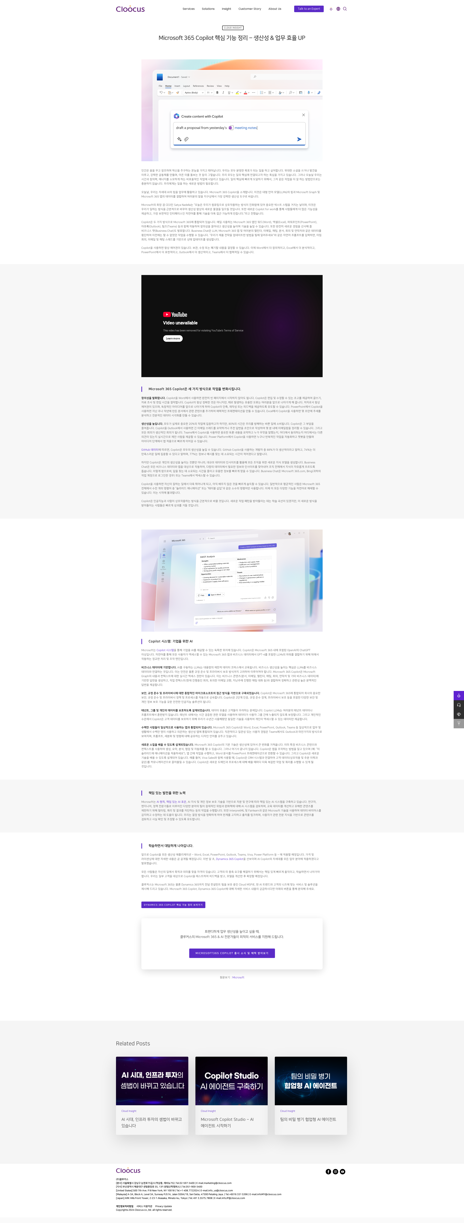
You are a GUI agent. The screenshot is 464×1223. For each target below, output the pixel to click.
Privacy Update (163, 1206)
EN (338, 9)
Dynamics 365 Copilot (229, 859)
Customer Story (250, 9)
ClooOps (331, 9)
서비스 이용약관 (144, 1206)
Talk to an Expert (309, 8)
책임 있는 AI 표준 (176, 802)
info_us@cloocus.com (220, 1190)
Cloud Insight (233, 28)
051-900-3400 (194, 1186)
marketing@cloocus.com (218, 1183)
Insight (226, 9)
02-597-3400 (187, 1183)
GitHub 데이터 (149, 449)
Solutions (208, 9)
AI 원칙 (160, 802)
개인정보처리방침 (124, 1206)
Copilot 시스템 (165, 650)
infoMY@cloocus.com (269, 1194)
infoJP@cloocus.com (233, 1198)
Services (189, 9)
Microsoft (238, 977)
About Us (274, 9)
